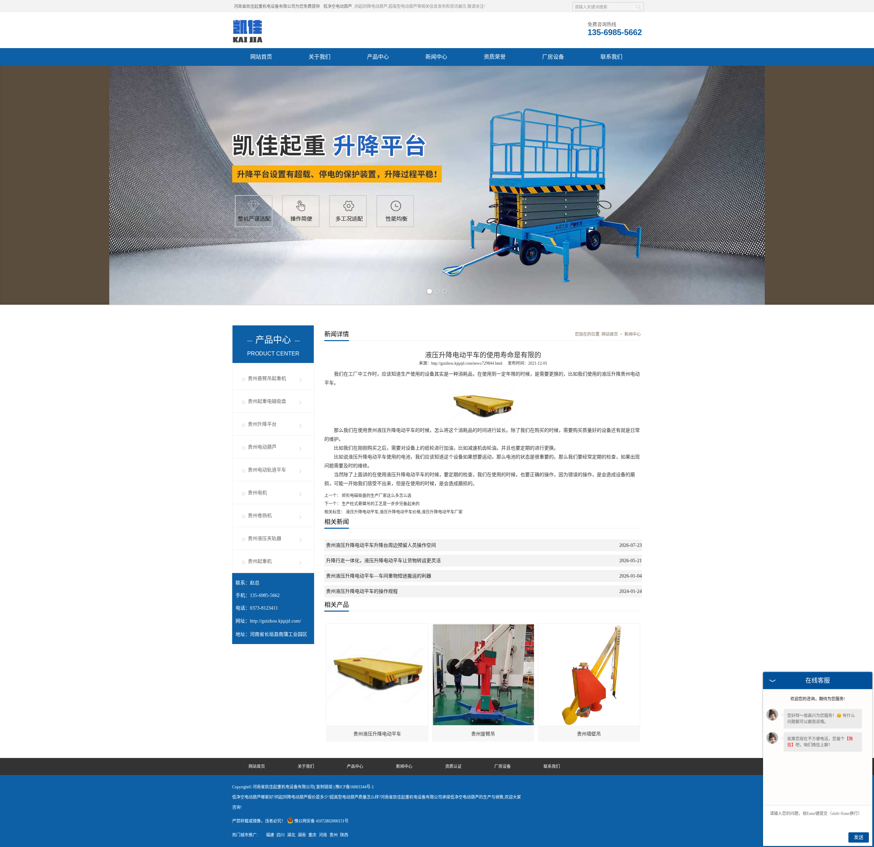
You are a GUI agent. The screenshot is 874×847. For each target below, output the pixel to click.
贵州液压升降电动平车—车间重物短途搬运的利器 (378, 576)
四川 (281, 835)
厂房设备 (553, 57)
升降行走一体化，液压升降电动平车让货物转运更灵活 (383, 560)
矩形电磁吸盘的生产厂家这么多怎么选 (376, 495)
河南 (323, 835)
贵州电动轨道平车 (267, 469)
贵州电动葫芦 (262, 447)
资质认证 (453, 766)
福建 (270, 835)
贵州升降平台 (262, 424)
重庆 (312, 835)
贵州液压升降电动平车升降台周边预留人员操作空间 (381, 545)
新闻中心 (436, 57)
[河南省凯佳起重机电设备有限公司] (247, 20)
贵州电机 (257, 492)
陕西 (344, 835)
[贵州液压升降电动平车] (377, 626)
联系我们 (611, 57)
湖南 (302, 835)
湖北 (291, 835)
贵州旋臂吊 (483, 733)
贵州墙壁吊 (589, 733)
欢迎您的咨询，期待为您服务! (817, 699)
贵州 (333, 835)
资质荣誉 (495, 57)
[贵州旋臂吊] (483, 626)
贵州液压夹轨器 (264, 538)
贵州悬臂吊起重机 (267, 378)
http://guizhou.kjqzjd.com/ (275, 621)
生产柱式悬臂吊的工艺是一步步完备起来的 (380, 503)
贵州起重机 (260, 561)
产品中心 (378, 57)
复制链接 (324, 787)
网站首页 (261, 57)
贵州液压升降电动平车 (377, 733)
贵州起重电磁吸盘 (267, 401)
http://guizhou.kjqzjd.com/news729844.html (466, 363)
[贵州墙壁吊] (589, 626)
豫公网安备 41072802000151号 (321, 821)
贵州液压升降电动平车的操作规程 (362, 591)
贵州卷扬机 (260, 515)
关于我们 (319, 57)
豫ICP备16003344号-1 (354, 787)
